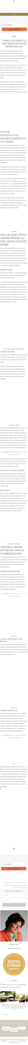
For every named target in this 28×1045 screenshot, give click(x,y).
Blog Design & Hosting (13, 1041)
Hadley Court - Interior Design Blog (14, 8)
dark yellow (10, 183)
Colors (14, 36)
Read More (14, 1009)
